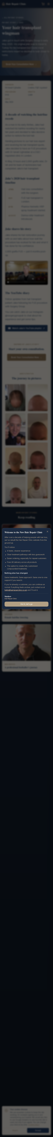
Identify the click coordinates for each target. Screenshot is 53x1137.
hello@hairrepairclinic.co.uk (16, 590)
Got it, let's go (26, 604)
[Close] (47, 532)
